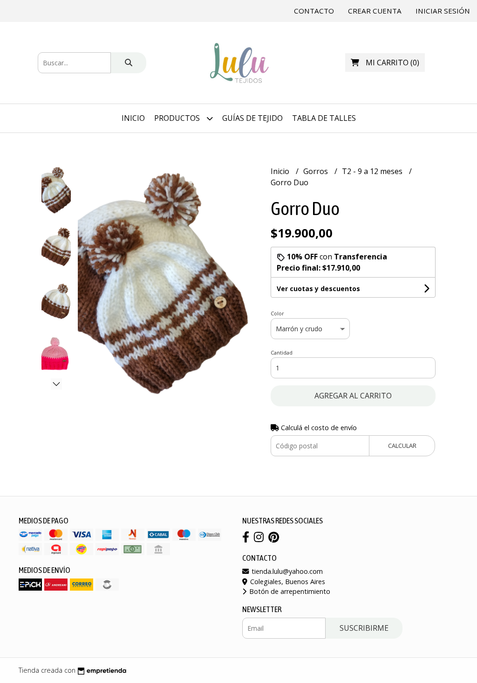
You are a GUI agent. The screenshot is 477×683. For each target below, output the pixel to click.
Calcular (402, 445)
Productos (178, 118)
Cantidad (282, 352)
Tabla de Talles (324, 118)
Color (277, 313)
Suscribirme (364, 628)
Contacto (314, 10)
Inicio (133, 118)
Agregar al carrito (353, 395)
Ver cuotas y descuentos (318, 288)
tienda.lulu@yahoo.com (286, 571)
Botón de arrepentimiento (288, 591)
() (392, 62)
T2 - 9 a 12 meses (373, 171)
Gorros (316, 171)
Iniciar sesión (443, 10)
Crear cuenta (375, 10)
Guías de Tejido (252, 118)
